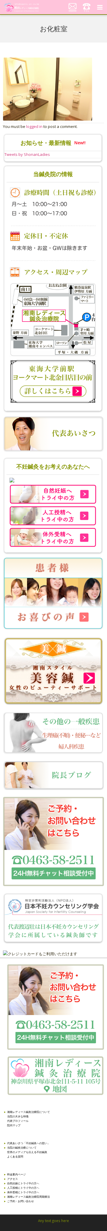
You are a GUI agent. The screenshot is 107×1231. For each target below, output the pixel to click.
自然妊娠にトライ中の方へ (23, 1183)
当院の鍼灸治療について (22, 1147)
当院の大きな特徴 (18, 1116)
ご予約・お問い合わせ (20, 1201)
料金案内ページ (16, 1174)
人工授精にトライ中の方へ (23, 1188)
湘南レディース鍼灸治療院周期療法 (28, 1197)
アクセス (12, 1179)
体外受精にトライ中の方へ (23, 1192)
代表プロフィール (18, 1121)
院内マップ (14, 1125)
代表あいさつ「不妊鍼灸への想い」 (28, 1143)
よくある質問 (15, 1156)
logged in (34, 126)
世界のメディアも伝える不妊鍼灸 (27, 1152)
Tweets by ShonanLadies (27, 154)
